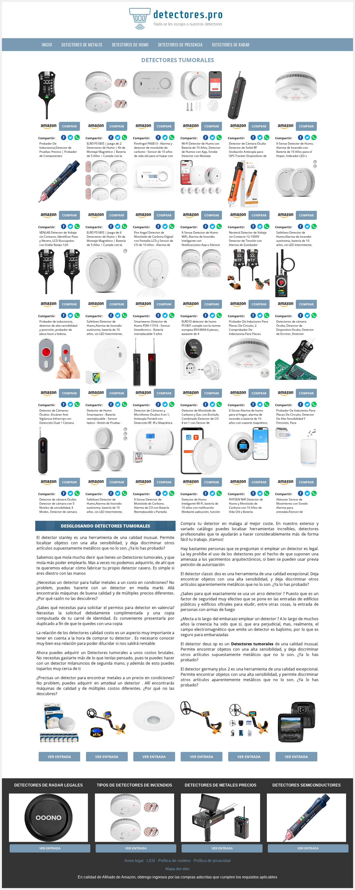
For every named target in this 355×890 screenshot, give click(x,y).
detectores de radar (231, 45)
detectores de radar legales (48, 785)
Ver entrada (59, 756)
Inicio (47, 45)
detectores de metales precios (220, 785)
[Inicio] (177, 25)
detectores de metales (82, 45)
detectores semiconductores (306, 785)
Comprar (69, 126)
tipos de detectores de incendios (134, 785)
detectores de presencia (180, 45)
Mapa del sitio (177, 869)
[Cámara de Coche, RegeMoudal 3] (296, 725)
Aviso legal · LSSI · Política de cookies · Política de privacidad (177, 861)
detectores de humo (130, 45)
